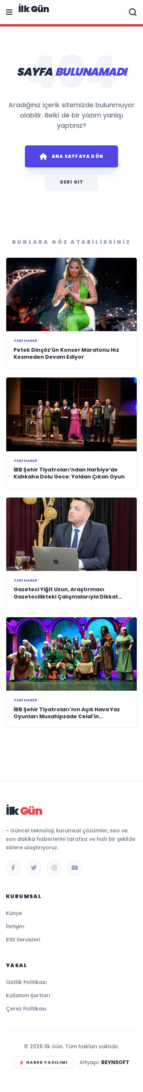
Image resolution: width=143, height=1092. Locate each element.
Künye (14, 913)
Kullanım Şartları (28, 995)
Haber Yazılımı (46, 1062)
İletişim (15, 926)
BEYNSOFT (115, 1062)
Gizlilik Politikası (26, 982)
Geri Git (72, 182)
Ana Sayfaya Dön (77, 156)
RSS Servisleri (23, 939)
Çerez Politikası (26, 1008)
